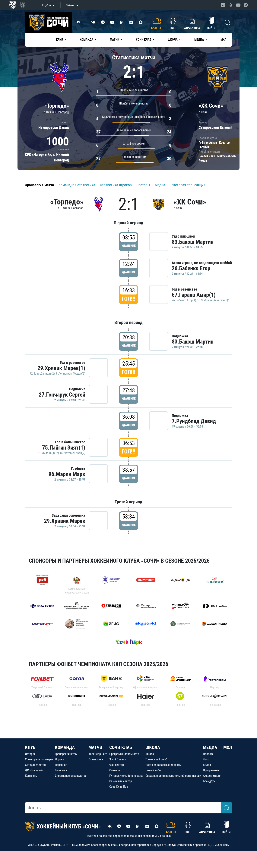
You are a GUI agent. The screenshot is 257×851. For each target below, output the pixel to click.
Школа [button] (173, 39)
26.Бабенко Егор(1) (184, 300)
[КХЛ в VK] (223, 5)
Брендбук (209, 781)
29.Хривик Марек (64, 521)
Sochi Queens (117, 759)
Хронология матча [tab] (39, 185)
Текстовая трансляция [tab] (187, 185)
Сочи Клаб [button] (144, 39)
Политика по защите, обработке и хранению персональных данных (128, 836)
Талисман (61, 770)
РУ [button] (79, 22)
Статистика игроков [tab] (116, 185)
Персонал (61, 765)
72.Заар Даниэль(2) (42, 373)
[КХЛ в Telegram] (245, 5)
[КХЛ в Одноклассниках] (230, 5)
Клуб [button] (60, 39)
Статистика (95, 759)
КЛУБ (30, 747)
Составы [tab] (143, 185)
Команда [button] (87, 39)
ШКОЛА (152, 747)
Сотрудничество (35, 765)
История (30, 754)
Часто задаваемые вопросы (163, 765)
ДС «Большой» (34, 770)
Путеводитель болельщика (126, 776)
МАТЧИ (95, 747)
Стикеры (114, 770)
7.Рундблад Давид (194, 421)
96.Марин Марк (67, 474)
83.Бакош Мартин (193, 241)
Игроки (59, 759)
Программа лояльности (124, 754)
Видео (207, 765)
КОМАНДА (65, 747)
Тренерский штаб (66, 754)
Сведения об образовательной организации (173, 776)
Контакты (31, 776)
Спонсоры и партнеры (39, 759)
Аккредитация (212, 776)
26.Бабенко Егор (191, 268)
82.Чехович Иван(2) (72, 453)
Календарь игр (97, 754)
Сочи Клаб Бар (118, 786)
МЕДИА (210, 747)
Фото (206, 759)
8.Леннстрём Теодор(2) (70, 373)
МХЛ (223, 39)
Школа (149, 754)
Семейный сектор (120, 781)
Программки (211, 770)
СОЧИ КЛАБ (120, 747)
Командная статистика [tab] (77, 185)
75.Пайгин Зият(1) (63, 447)
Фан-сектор (116, 765)
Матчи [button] (115, 39)
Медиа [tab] (160, 185)
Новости (208, 754)
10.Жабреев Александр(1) (213, 300)
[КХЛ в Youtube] (238, 5)
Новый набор (153, 770)
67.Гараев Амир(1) (194, 294)
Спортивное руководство (71, 776)
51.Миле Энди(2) (48, 453)
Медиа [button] (199, 39)
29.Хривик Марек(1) (61, 368)
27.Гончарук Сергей (62, 394)
